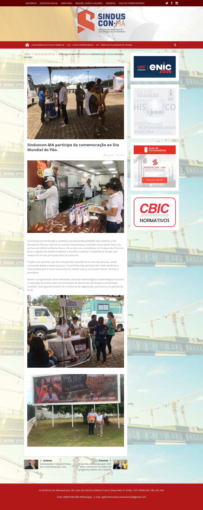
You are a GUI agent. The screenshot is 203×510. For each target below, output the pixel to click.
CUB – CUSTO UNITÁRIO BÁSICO (80, 45)
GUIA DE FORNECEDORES (131, 3)
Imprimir (110, 155)
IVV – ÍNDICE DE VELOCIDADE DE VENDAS (114, 45)
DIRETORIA (66, 3)
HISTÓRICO (31, 3)
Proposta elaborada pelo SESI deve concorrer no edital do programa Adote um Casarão (94, 466)
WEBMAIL (111, 3)
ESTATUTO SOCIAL (49, 3)
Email (121, 155)
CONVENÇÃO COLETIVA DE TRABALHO (48, 45)
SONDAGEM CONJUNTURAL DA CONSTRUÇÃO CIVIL (55, 465)
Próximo (103, 460)
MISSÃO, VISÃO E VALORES (89, 3)
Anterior (47, 460)
